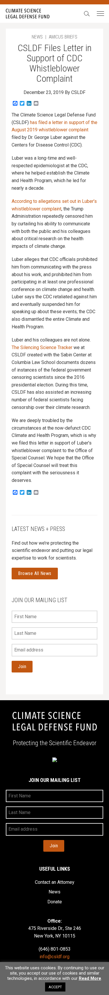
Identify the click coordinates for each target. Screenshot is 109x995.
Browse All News (34, 573)
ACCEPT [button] (55, 987)
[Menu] (100, 14)
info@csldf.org (54, 956)
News (54, 892)
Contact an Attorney (54, 882)
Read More (90, 978)
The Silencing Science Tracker (42, 347)
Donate (54, 902)
